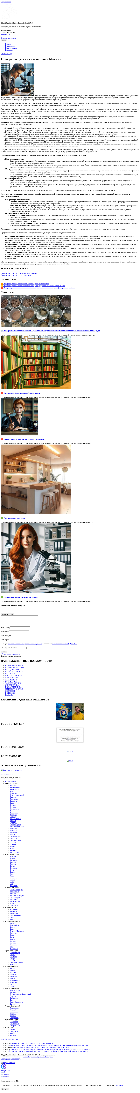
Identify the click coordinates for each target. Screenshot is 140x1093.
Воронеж (13, 862)
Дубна (12, 791)
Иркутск (13, 972)
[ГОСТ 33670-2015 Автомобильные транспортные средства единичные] (70, 761)
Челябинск (14, 964)
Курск (12, 870)
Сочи (12, 917)
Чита (11, 1000)
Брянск (12, 858)
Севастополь (14, 1024)
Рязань (12, 876)
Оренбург (13, 933)
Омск (12, 984)
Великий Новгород (17, 896)
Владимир (13, 860)
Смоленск (13, 878)
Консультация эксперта (9, 1039)
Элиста (12, 919)
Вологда (13, 894)
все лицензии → (7, 774)
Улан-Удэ (13, 996)
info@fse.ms (5, 34)
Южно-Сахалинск (16, 1002)
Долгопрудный (15, 787)
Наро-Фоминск (15, 819)
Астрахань (14, 909)
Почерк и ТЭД (6, 54)
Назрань (13, 1014)
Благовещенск (15, 990)
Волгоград (14, 911)
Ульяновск (13, 945)
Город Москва (10, 781)
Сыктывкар (14, 905)
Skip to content (6, 2)
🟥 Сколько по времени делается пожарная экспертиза (23, 439)
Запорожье (14, 1031)
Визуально (5, 614)
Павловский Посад (17, 827)
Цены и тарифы (11, 48)
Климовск (13, 801)
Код (12, 614)
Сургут (12, 959)
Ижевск (12, 923)
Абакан (12, 968)
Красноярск (14, 976)
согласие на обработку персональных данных (25, 644)
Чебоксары (14, 949)
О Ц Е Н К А (10, 673)
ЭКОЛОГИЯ (10, 691)
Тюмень (13, 961)
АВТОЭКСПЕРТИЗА (13, 675)
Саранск (13, 941)
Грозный (13, 1010)
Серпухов (13, 838)
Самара (12, 939)
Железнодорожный (17, 795)
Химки (12, 846)
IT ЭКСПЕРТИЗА (12, 669)
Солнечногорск (15, 840)
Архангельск (14, 892)
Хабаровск (14, 998)
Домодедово (14, 789)
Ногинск (13, 821)
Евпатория (14, 1022)
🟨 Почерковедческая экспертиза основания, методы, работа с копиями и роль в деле (33, 286)
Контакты (9, 50)
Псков (12, 903)
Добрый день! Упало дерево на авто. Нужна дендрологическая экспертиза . (41, 1047)
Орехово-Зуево (15, 825)
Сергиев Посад (15, 836)
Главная (8, 44)
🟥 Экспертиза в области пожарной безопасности (20, 393)
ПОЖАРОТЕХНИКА (13, 687)
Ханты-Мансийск (16, 963)
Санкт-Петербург (16, 890)
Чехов (12, 848)
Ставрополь (14, 1018)
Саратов (13, 943)
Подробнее (119, 1085)
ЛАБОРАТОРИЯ (11, 677)
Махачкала (14, 1012)
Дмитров (13, 785)
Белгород (13, 856)
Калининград (15, 897)
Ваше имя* (5, 631)
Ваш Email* (5, 627)
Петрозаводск (15, 901)
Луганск (13, 1035)
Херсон (12, 1029)
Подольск (13, 829)
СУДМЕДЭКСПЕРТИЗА (14, 667)
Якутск (12, 1004)
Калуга (12, 866)
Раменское (13, 832)
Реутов (12, 834)
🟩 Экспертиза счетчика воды (13, 518)
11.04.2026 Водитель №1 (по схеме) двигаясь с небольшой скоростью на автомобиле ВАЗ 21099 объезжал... (50, 1049)
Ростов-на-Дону (16, 915)
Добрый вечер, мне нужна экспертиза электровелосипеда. (31, 1043)
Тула (11, 884)
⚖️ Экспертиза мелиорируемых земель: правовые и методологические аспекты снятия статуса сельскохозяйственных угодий (50, 331)
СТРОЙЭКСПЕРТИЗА (14, 671)
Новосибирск (15, 980)
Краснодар (14, 913)
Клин (12, 803)
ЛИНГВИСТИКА (12, 685)
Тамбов (12, 880)
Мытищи (13, 817)
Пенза (12, 935)
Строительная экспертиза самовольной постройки (19, 273)
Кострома (13, 868)
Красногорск (14, 809)
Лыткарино (14, 813)
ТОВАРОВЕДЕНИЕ (13, 683)
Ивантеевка (14, 799)
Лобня (12, 811)
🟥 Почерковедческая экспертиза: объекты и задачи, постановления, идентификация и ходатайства (38, 288)
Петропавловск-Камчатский (20, 994)
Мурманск (13, 899)
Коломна (13, 805)
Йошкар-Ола (14, 925)
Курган (12, 955)
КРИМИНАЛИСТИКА (14, 665)
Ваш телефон (6, 636)
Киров (12, 929)
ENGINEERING (11, 681)
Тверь (12, 882)
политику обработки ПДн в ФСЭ (64, 644)
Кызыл (12, 978)
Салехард (13, 957)
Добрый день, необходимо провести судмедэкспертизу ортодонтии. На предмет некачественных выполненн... (50, 1045)
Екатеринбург (15, 953)
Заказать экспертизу (8, 38)
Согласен (5, 1089)
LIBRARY (9, 695)
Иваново (13, 864)
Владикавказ (14, 1008)
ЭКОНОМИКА (11, 679)
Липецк (12, 872)
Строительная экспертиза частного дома (16, 275)
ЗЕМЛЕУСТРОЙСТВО (14, 689)
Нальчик (13, 1016)
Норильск (13, 982)
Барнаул (13, 970)
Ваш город (5, 640)
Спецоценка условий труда (11, 1059)
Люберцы (13, 815)
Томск (12, 986)
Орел (11, 874)
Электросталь (15, 852)
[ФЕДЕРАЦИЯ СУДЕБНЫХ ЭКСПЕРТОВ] (9, 19)
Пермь (12, 937)
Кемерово (13, 974)
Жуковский (14, 797)
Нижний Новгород (17, 931)
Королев (13, 807)
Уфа (11, 947)
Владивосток (14, 992)
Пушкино (13, 830)
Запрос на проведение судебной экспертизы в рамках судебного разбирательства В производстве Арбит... (48, 1051)
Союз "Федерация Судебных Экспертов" (38, 1057)
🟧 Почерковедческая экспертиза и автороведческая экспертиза (25, 284)
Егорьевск (13, 793)
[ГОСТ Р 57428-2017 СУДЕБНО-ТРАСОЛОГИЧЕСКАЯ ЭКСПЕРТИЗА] (70, 742)
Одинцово (13, 823)
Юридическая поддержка (10, 654)
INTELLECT (10, 693)
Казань (12, 927)
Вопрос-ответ (10, 46)
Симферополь (15, 1026)
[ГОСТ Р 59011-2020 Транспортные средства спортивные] (70, 751)
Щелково (13, 850)
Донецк (12, 1033)
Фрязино (13, 844)
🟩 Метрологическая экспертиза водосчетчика (19, 597)
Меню (4, 40)
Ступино (13, 842)
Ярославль (14, 886)
